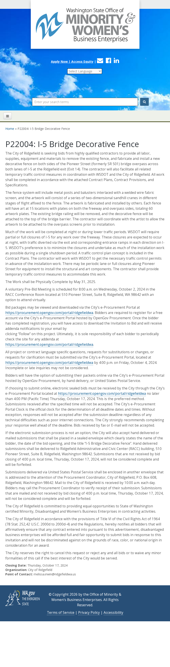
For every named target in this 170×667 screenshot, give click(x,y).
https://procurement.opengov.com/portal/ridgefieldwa (49, 312)
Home (9, 129)
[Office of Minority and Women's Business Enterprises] (85, 28)
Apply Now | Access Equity (72, 61)
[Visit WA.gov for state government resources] (22, 597)
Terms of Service (60, 612)
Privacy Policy (89, 612)
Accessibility (113, 612)
